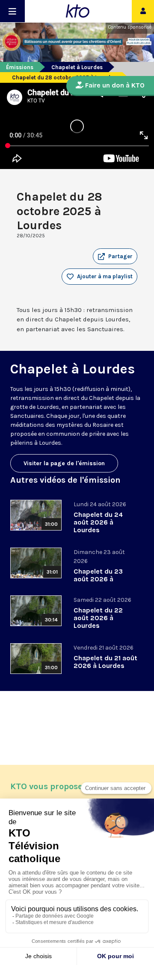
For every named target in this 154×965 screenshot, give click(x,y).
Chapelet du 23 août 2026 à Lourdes (98, 579)
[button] (115, 256)
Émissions (19, 67)
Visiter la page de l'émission (64, 463)
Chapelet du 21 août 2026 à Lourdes (105, 662)
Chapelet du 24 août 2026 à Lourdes (98, 522)
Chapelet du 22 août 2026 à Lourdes (98, 618)
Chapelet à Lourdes (77, 67)
